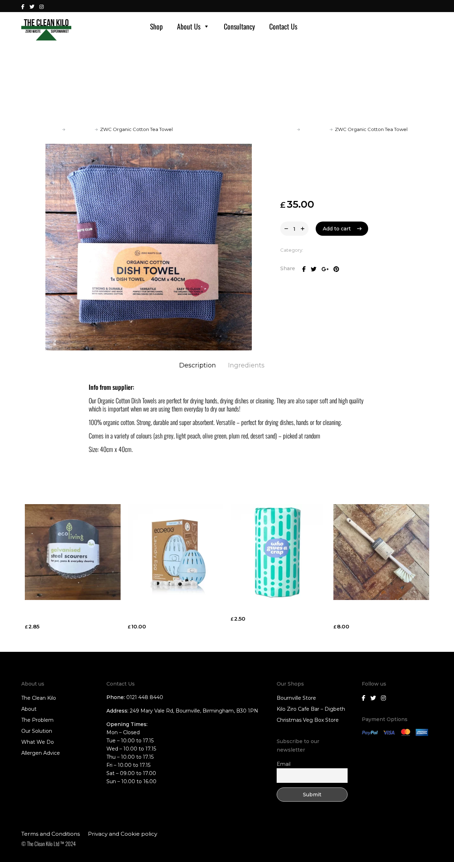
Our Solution (36, 731)
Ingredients (246, 365)
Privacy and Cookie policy (122, 833)
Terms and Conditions (50, 833)
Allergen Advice (40, 753)
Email (283, 764)
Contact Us (283, 26)
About (29, 709)
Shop (156, 26)
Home (52, 129)
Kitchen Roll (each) (257, 609)
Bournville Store (296, 698)
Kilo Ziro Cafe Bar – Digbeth (311, 709)
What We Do (37, 742)
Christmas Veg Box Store (308, 720)
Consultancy (239, 26)
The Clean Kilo (38, 698)
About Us (188, 26)
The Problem (37, 720)
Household (80, 129)
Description (197, 365)
